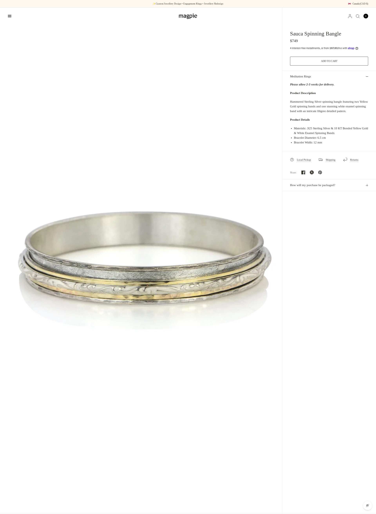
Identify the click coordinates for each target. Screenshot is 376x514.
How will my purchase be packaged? (312, 185)
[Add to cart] (329, 61)
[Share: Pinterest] (320, 172)
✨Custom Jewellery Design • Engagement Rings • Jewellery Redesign (188, 4)
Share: (293, 172)
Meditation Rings (300, 76)
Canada (360, 3)
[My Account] (350, 16)
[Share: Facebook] (303, 172)
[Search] (358, 16)
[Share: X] (312, 172)
